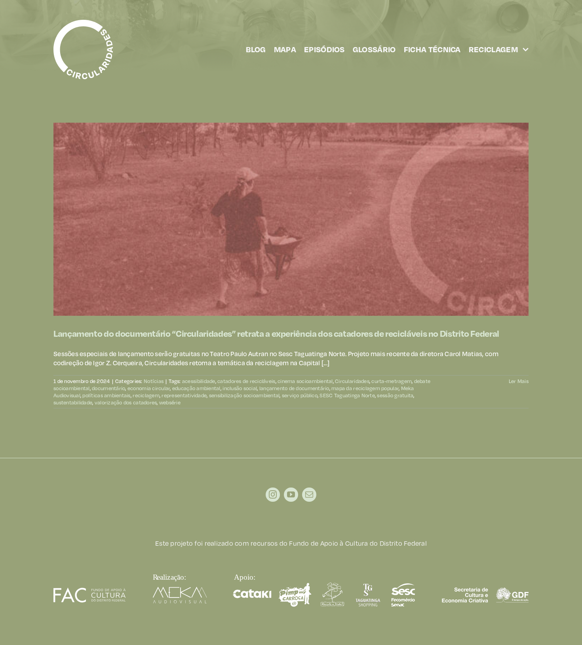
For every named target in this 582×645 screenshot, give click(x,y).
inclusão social (240, 388)
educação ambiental (196, 388)
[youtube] (291, 495)
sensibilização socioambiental (244, 395)
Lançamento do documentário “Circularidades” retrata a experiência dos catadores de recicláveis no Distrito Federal (276, 333)
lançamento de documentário (294, 388)
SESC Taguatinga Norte (347, 395)
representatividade (184, 395)
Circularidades (352, 381)
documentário (108, 388)
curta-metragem (391, 381)
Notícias (154, 381)
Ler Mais (519, 381)
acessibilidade (198, 381)
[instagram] (273, 495)
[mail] (309, 495)
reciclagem (146, 395)
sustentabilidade (72, 402)
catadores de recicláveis (246, 381)
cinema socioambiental (305, 381)
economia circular (148, 388)
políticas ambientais (106, 395)
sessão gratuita (395, 395)
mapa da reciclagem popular (365, 388)
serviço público (300, 395)
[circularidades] (83, 23)
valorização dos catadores (126, 402)
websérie (170, 402)
